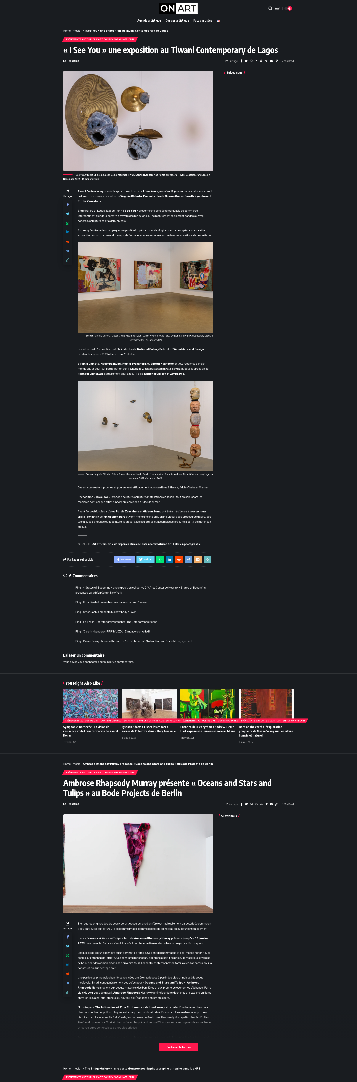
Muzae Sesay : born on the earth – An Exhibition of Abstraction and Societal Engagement (137, 641)
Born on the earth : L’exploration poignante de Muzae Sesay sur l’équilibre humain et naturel (266, 731)
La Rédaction (71, 60)
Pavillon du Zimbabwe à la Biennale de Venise (155, 368)
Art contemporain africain (123, 544)
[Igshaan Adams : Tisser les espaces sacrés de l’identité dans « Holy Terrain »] (149, 705)
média (77, 30)
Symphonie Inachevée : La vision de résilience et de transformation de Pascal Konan (90, 731)
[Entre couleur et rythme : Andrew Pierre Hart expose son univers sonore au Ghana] (207, 705)
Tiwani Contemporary (90, 191)
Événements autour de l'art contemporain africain (100, 39)
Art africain (99, 544)
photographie (192, 544)
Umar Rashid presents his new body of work (110, 611)
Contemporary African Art (156, 544)
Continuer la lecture (178, 1047)
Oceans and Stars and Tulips (104, 938)
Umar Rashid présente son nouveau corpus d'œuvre (115, 602)
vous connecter (87, 661)
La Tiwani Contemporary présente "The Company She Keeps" (120, 621)
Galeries (178, 544)
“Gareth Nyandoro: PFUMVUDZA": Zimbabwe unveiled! (116, 631)
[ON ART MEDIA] (178, 8)
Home (67, 30)
